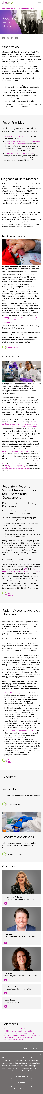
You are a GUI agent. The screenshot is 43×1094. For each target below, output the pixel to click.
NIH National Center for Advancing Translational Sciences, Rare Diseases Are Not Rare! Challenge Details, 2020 (22, 1037)
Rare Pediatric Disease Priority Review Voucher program (21, 570)
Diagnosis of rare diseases (14, 136)
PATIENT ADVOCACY (31, 1048)
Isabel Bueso (9, 1000)
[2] (3, 205)
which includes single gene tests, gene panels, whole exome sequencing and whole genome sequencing (21, 423)
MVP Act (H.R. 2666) (12, 693)
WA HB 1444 (17, 458)
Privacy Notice (28, 1071)
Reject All (21, 1082)
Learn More (13, 347)
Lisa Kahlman (9, 934)
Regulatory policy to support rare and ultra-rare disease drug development (22, 142)
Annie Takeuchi (10, 987)
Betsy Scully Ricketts (13, 897)
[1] (39, 202)
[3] (5, 205)
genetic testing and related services (16, 468)
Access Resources (15, 854)
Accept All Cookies (21, 1089)
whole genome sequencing (14, 465)
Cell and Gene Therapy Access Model (18, 731)
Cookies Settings (22, 1076)
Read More (10, 594)
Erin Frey (8, 973)
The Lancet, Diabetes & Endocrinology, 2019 (21, 1033)
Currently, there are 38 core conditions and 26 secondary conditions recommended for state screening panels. (19, 319)
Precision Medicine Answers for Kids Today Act (18, 450)
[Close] (40, 1054)
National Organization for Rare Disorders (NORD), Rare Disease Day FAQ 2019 (19, 1030)
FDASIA (25, 569)
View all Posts (14, 804)
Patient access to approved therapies (18, 153)
